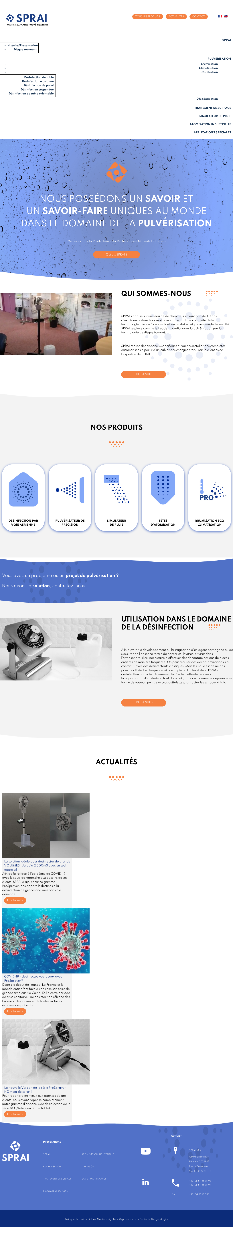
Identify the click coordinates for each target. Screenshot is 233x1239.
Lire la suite (15, 900)
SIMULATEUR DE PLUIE (55, 1191)
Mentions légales (106, 1219)
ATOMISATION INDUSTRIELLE (98, 1154)
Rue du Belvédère (198, 1166)
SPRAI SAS (195, 1150)
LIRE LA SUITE (144, 374)
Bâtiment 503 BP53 (199, 1161)
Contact (144, 1219)
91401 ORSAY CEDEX (200, 1171)
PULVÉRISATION (52, 1166)
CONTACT (198, 16)
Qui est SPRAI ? (116, 254)
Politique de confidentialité (80, 1219)
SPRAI (46, 1154)
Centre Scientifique (199, 1157)
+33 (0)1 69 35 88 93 (200, 1181)
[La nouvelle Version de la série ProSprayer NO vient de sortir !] (46, 1083)
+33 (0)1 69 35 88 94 (200, 1185)
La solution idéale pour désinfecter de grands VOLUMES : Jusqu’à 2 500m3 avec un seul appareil (37, 865)
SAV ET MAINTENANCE (94, 1179)
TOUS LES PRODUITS (147, 16)
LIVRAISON (88, 1166)
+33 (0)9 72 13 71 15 (199, 1194)
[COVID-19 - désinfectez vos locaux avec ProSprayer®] (46, 972)
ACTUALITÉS (176, 16)
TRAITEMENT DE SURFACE (57, 1179)
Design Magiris (159, 1219)
